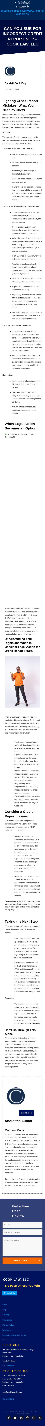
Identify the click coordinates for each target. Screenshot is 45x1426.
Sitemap (5, 1315)
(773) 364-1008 (8, 1361)
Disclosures (7, 1330)
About (4, 1304)
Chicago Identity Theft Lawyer (13, 1340)
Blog (4, 1310)
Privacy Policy (8, 1325)
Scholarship (7, 1320)
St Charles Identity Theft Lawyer (14, 1335)
